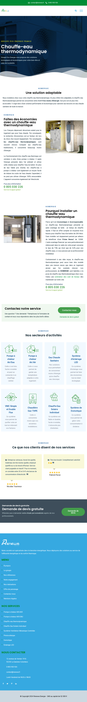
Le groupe (7, 570)
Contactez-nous (9, 594)
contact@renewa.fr (37, 3)
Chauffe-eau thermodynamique (15, 621)
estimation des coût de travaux (67, 277)
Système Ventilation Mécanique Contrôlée (19, 631)
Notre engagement (11, 580)
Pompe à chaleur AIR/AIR (13, 612)
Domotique (8, 640)
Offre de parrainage (11, 589)
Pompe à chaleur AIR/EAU (13, 617)
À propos (7, 566)
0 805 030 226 (13, 187)
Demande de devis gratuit (69, 317)
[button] (69, 310)
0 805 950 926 (53, 3)
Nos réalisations (10, 584)
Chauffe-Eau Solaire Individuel (15, 626)
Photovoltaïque (9, 635)
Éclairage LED (9, 645)
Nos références (9, 575)
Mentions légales (10, 599)
